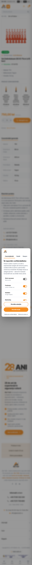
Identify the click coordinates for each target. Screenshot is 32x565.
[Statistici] (25, 293)
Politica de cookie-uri (23, 314)
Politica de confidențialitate (10, 314)
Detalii (18, 256)
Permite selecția (16, 304)
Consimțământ (9, 256)
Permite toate (16, 309)
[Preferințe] (25, 286)
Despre (25, 256)
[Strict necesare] (25, 279)
